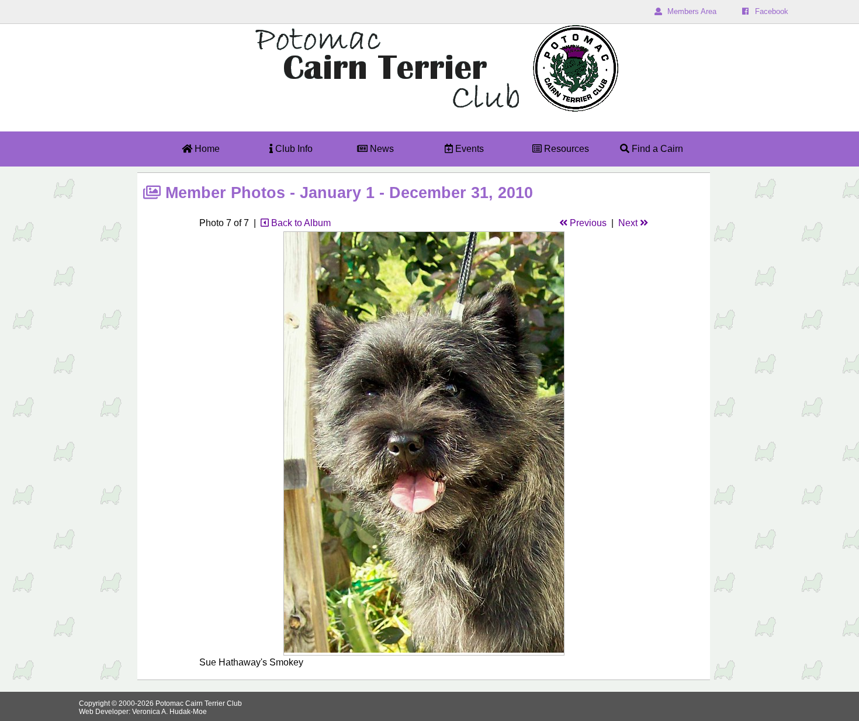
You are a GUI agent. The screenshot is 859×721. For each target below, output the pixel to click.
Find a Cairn (656, 149)
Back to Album (300, 223)
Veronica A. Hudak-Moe (169, 712)
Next (629, 223)
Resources (565, 149)
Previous (587, 223)
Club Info (293, 149)
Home (206, 149)
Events (468, 149)
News (381, 149)
